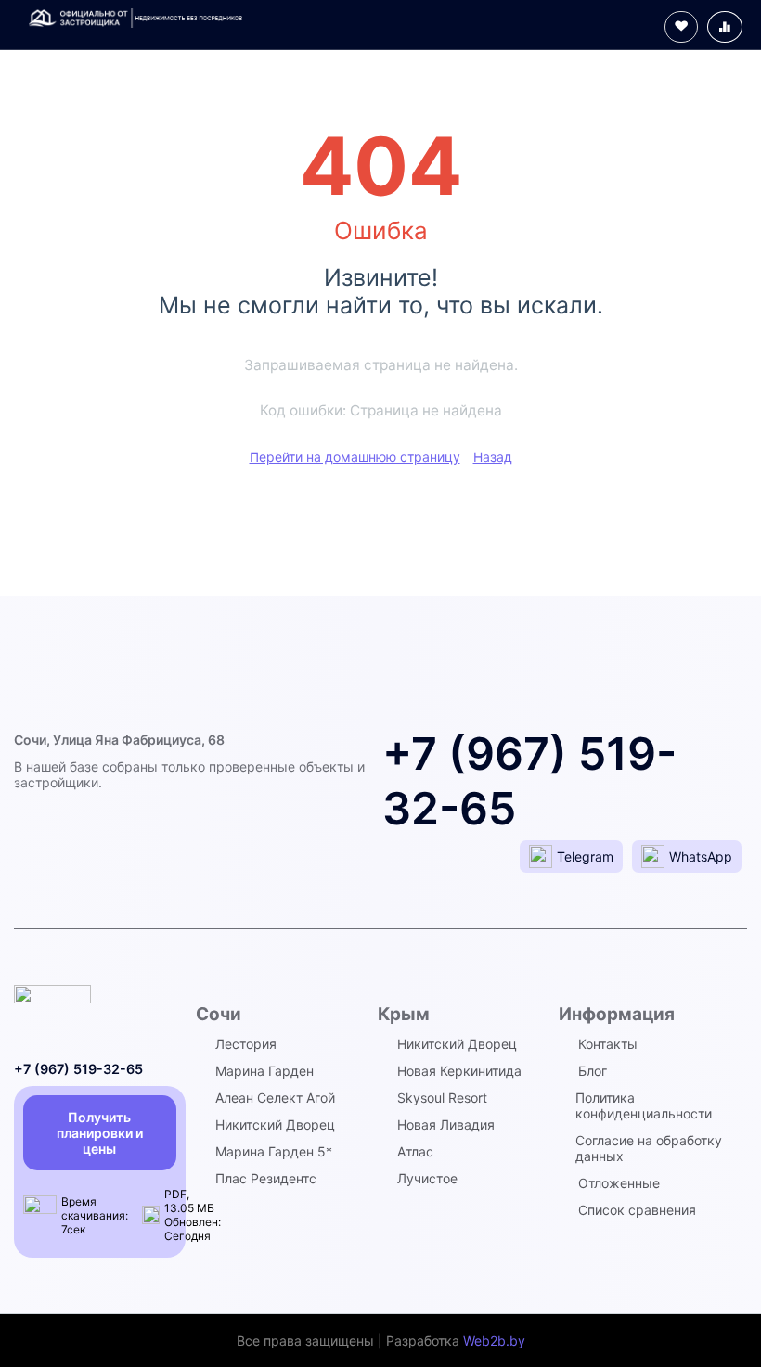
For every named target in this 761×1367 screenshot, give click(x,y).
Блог (592, 1071)
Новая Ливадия (446, 1124)
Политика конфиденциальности (643, 1105)
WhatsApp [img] (700, 856)
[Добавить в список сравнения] (724, 27)
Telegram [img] (585, 856)
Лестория (246, 1044)
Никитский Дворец (275, 1124)
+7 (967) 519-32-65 (78, 1069)
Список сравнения (637, 1210)
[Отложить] (681, 27)
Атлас (415, 1151)
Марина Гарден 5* (273, 1151)
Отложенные (619, 1183)
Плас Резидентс (265, 1178)
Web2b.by (494, 1340)
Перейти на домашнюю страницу (355, 457)
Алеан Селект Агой (275, 1097)
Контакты (608, 1044)
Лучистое (427, 1178)
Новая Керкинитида (459, 1071)
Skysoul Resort (442, 1097)
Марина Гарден (264, 1071)
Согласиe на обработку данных (648, 1148)
